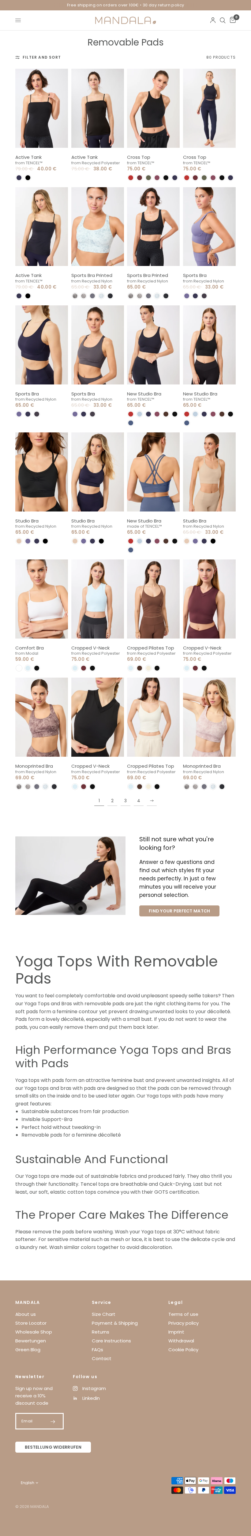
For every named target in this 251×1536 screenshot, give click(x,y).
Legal (175, 1302)
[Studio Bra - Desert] (209, 471)
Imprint (176, 1332)
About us (25, 1314)
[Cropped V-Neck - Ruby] (209, 599)
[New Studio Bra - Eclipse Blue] (153, 471)
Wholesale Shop (33, 1332)
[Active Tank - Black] (41, 108)
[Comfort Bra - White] (41, 599)
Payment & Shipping (115, 1323)
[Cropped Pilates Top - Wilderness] (153, 599)
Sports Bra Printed (91, 275)
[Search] (223, 20)
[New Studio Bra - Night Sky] (153, 344)
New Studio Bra (144, 394)
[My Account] (213, 20)
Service (101, 1302)
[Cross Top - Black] (153, 108)
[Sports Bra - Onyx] (97, 344)
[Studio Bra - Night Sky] (97, 471)
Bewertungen (30, 1341)
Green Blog (27, 1349)
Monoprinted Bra (34, 766)
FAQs (97, 1349)
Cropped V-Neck (90, 648)
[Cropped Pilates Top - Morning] (153, 717)
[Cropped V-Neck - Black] (97, 717)
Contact (101, 1358)
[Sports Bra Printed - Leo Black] (153, 226)
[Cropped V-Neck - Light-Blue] (97, 599)
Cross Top (138, 157)
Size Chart (103, 1314)
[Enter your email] (53, 1421)
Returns (100, 1332)
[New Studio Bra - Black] (209, 344)
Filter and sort (42, 57)
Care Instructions (111, 1341)
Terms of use (183, 1314)
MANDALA (27, 1302)
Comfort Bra (29, 648)
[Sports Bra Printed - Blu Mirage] (97, 226)
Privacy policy (183, 1323)
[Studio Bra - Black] (41, 471)
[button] (19, 177)
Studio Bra (27, 521)
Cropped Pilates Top (150, 648)
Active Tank (28, 157)
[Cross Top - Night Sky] (209, 108)
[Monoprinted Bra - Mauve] (209, 717)
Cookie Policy (183, 1349)
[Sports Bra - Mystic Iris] (209, 226)
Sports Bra (195, 275)
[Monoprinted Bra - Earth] (41, 717)
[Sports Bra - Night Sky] (41, 344)
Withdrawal (181, 1341)
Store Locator (31, 1323)
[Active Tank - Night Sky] (41, 226)
